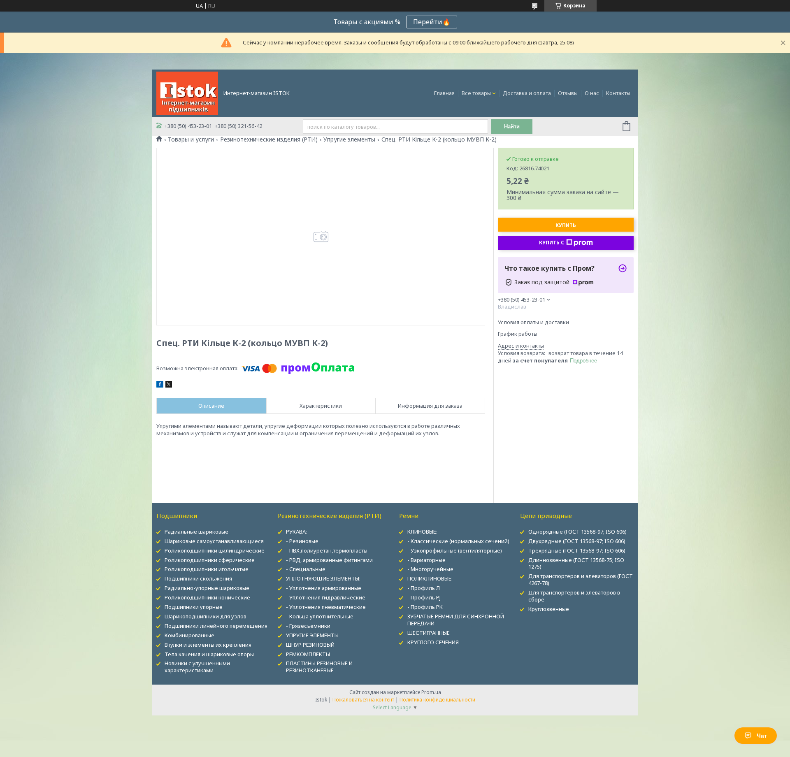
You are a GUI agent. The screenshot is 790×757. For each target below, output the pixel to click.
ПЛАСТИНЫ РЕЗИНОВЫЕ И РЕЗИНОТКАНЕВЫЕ (319, 666)
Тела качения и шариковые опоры (209, 654)
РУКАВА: (296, 531)
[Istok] (187, 92)
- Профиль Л (423, 588)
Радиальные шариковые (196, 531)
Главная (444, 93)
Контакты (618, 93)
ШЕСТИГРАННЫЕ (428, 632)
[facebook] (159, 385)
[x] (168, 385)
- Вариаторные (426, 560)
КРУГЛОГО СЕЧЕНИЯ (433, 642)
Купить (565, 225)
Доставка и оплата (527, 93)
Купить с (551, 242)
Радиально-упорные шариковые (207, 588)
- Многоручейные (430, 569)
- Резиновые (302, 541)
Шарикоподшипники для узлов (205, 616)
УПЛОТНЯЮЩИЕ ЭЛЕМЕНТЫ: (323, 578)
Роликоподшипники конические (207, 597)
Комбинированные (189, 635)
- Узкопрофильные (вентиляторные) (454, 550)
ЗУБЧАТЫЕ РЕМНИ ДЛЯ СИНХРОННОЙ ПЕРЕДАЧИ (455, 620)
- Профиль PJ (424, 597)
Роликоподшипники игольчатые (207, 569)
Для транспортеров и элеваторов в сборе (574, 596)
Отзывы (568, 93)
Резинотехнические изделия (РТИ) (269, 139)
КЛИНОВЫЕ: (422, 531)
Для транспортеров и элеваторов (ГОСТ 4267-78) (580, 579)
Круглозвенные (548, 609)
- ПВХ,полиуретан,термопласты (326, 550)
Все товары (476, 93)
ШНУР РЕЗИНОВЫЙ (310, 644)
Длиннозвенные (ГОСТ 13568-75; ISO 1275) (576, 563)
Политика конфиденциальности (437, 699)
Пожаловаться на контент (363, 699)
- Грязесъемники (308, 625)
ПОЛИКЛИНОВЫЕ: (430, 578)
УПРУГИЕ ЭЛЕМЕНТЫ (312, 635)
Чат (762, 735)
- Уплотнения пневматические (326, 607)
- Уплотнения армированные (323, 588)
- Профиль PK (425, 607)
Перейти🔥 (432, 21)
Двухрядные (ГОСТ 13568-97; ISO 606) (576, 541)
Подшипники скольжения (198, 578)
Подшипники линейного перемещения (216, 625)
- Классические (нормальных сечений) (458, 541)
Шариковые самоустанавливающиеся (214, 541)
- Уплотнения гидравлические (325, 597)
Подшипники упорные (194, 607)
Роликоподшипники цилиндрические (215, 550)
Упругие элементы (349, 139)
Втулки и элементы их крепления (208, 644)
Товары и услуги (191, 139)
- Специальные (305, 569)
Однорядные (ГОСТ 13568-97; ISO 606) (577, 531)
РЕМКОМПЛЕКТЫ (308, 654)
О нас (592, 93)
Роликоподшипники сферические (210, 560)
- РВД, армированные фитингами (329, 560)
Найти (512, 126)
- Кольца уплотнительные (319, 616)
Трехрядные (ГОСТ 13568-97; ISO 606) (576, 550)
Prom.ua (431, 692)
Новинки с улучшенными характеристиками (197, 666)
